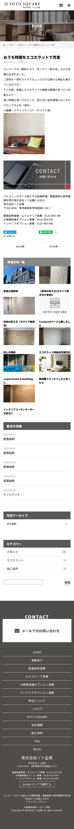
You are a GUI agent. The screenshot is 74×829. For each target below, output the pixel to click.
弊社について (37, 701)
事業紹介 (37, 660)
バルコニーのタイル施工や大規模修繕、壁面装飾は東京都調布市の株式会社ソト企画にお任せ (37, 797)
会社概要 (37, 725)
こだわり (37, 709)
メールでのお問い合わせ (40, 630)
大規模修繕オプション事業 (37, 684)
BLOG (37, 749)
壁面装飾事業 (37, 668)
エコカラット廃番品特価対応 (54, 352)
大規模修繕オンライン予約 (37, 807)
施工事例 (36, 569)
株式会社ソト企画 (37, 757)
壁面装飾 (8, 439)
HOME (37, 652)
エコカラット (36, 560)
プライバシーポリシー (37, 801)
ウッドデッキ (11, 494)
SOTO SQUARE (37, 717)
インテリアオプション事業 (37, 692)
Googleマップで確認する (37, 784)
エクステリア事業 (37, 676)
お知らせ (23, 62)
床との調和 (9, 352)
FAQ (37, 741)
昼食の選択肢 (10, 291)
